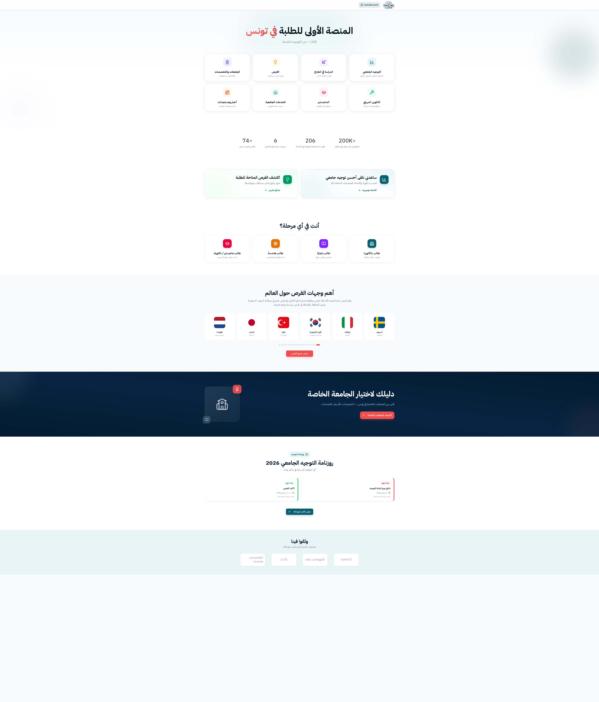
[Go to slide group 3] (312, 344)
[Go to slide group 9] (299, 344)
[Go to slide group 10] (297, 344)
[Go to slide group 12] (292, 344)
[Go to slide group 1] (318, 344)
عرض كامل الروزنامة (302, 511)
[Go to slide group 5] (308, 344)
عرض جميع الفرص (299, 353)
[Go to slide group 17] (281, 344)
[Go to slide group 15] (286, 344)
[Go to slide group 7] (303, 344)
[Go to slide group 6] (306, 344)
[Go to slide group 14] (288, 344)
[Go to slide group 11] (295, 344)
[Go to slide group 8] (301, 344)
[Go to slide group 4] (310, 344)
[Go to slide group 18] (279, 344)
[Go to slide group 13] (290, 344)
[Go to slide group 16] (284, 344)
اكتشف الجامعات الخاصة (380, 415)
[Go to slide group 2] (314, 344)
